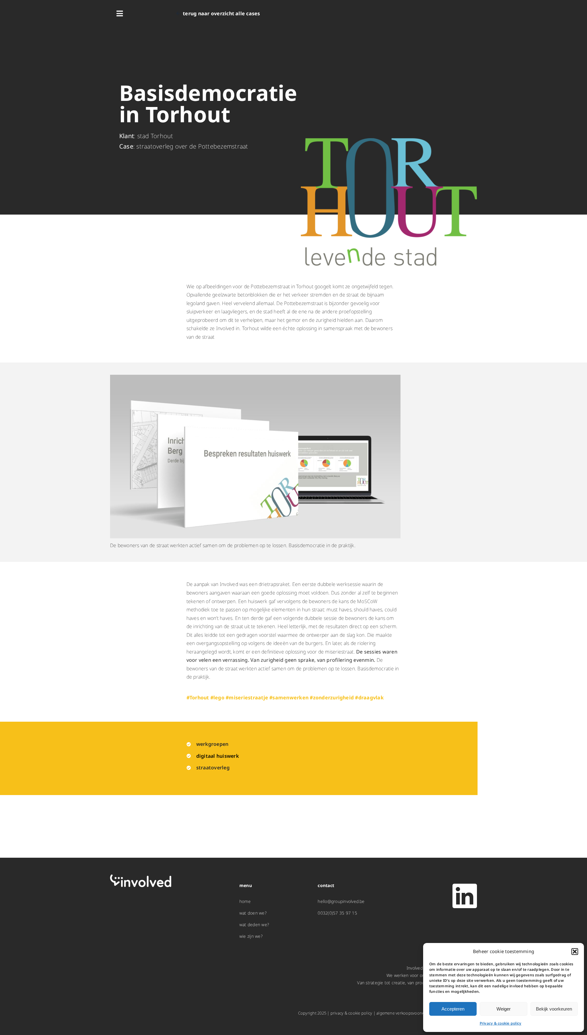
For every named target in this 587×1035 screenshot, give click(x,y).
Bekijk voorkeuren (554, 1008)
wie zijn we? (251, 936)
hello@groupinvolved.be (341, 901)
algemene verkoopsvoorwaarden (406, 1013)
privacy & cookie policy (351, 1013)
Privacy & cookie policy (501, 1023)
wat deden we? (254, 924)
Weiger (504, 1008)
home (245, 901)
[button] (575, 951)
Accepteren (452, 1008)
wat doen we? (253, 913)
